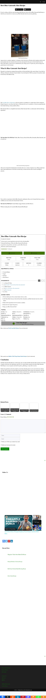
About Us (4, 678)
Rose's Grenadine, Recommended (12, 288)
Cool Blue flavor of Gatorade (8, 102)
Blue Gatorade (8, 290)
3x (43, 280)
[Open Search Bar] (40, 2)
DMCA (3, 680)
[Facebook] (4, 541)
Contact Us (4, 676)
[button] (1, 249)
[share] (30, 516)
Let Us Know (19, 324)
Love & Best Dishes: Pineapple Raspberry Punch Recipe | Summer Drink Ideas (18, 517)
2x (41, 280)
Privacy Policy (5, 670)
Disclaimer (4, 672)
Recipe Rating (4, 417)
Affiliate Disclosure (6, 684)
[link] (6, 517)
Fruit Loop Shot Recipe (14, 328)
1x (39, 280)
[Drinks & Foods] (10, 2)
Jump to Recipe (20, 9)
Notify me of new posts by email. (8, 445)
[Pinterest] (9, 541)
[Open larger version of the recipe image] (37, 239)
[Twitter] (6, 541)
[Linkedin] (11, 541)
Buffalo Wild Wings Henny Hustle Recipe (18, 356)
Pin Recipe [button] (35, 253)
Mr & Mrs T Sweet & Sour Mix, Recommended (15, 284)
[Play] (37, 527)
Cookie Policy (5, 686)
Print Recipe (28, 9)
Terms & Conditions (6, 667)
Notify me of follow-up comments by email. (11, 441)
